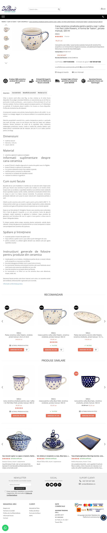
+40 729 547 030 (88, 481)
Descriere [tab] (6, 93)
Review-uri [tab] (42, 93)
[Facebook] (47, 485)
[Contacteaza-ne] (103, 17)
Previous (6, 25)
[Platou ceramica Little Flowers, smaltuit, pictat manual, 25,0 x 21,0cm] (19, 315)
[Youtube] (51, 485)
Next (6, 63)
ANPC (31, 516)
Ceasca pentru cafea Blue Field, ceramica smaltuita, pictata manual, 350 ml (53, 402)
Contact (5, 518)
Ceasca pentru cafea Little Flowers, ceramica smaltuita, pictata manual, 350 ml (53, 336)
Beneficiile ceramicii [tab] (29, 93)
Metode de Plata (34, 508)
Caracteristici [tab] (16, 93)
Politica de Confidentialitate (11, 513)
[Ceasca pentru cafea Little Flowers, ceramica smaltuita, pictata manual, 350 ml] (53, 315)
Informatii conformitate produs (13, 284)
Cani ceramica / (23, 22)
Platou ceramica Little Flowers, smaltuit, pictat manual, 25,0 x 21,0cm (19, 336)
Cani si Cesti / (12, 22)
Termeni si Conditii (9, 511)
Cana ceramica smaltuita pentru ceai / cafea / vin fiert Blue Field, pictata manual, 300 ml (18, 402)
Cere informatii (79, 72)
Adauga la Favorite (63, 72)
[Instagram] (59, 485)
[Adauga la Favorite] (26, 349)
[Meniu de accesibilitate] (103, 517)
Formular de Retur (35, 513)
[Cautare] (59, 9)
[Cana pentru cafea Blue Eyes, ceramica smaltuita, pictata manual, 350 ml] (88, 381)
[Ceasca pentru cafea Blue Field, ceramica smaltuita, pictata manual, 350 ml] (53, 381)
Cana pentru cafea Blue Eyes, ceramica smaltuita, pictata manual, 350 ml (88, 402)
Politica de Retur (34, 511)
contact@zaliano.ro (88, 484)
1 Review (66, 36)
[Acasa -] (12, 9)
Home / (4, 22)
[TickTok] (55, 485)
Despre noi (6, 508)
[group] (31, 37)
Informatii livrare (8, 516)
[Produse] (3, 17)
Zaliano (57, 34)
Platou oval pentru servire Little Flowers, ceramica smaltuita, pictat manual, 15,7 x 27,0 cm (88, 336)
